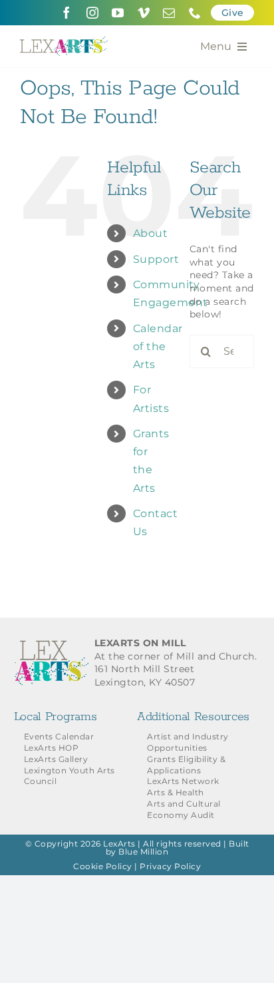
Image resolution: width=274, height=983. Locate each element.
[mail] (169, 13)
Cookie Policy (102, 866)
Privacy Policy (170, 866)
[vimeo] (144, 13)
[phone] (195, 13)
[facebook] (67, 13)
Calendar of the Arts (158, 346)
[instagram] (92, 13)
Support (156, 259)
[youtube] (118, 13)
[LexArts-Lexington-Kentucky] (64, 41)
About (150, 233)
